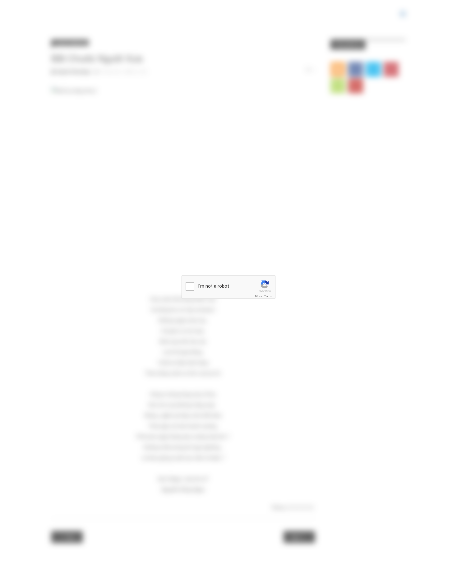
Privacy (258, 296)
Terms (268, 296)
